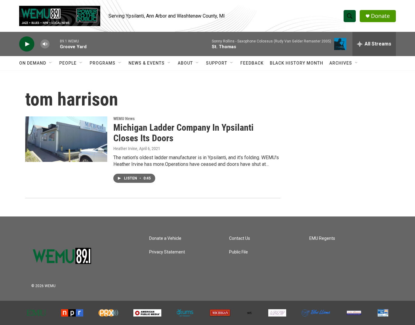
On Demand (32, 63)
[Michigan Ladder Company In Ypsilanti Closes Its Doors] (66, 139)
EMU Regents (322, 238)
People (68, 63)
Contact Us (239, 238)
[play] (27, 44)
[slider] (55, 44)
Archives (340, 63)
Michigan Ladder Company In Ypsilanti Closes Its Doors (183, 132)
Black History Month (296, 63)
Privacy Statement (167, 252)
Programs (102, 63)
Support (216, 63)
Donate (380, 16)
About (185, 63)
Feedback (252, 63)
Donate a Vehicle (165, 238)
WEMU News (124, 118)
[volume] (45, 44)
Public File (238, 252)
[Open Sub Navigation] (50, 63)
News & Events (147, 63)
